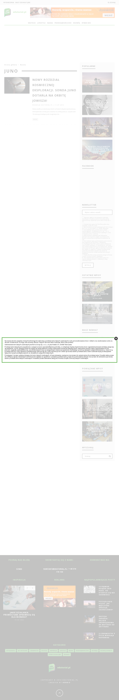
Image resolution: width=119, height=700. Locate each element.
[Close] (116, 338)
